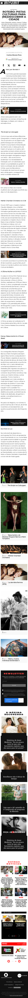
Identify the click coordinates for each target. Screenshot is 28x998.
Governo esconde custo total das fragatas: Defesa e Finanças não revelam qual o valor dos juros (21, 903)
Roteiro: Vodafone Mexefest (18, 182)
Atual (14, 9)
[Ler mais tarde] (25, 65)
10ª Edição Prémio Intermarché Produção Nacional (21, 957)
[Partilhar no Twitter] (9, 65)
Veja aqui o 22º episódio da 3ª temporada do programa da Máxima (14, 809)
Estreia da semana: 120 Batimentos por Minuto (18, 346)
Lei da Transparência (8, 984)
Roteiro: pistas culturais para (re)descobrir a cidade (18, 423)
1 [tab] (12, 936)
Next (19, 936)
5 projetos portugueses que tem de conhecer (18, 315)
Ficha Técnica (9, 981)
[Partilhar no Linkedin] (14, 65)
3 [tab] (16, 936)
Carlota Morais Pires (14, 55)
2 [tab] (14, 936)
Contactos (10, 987)
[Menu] (2, 3)
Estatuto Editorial (18, 981)
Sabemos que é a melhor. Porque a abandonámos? (8, 925)
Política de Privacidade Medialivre (16, 995)
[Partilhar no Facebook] (3, 65)
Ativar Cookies (17, 987)
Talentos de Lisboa (7, 955)
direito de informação (14, 691)
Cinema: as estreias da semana (18, 111)
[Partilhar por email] (19, 65)
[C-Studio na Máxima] (7, 912)
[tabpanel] (7, 920)
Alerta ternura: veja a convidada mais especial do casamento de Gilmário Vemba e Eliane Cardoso (7, 903)
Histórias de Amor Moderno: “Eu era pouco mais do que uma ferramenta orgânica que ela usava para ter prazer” (14, 744)
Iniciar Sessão (23, 2)
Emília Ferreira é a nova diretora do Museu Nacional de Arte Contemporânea (18, 255)
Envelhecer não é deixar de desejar (14, 778)
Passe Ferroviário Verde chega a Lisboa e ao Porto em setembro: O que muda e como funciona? (21, 881)
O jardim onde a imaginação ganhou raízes (20, 925)
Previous (9, 936)
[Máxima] (11, 2)
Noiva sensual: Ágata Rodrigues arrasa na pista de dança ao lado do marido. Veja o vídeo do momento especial (7, 882)
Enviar (14, 685)
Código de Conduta (19, 984)
